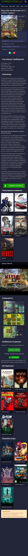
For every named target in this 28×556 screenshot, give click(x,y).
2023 (26, 6)
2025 (18, 6)
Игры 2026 (12, 6)
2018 (22, 16)
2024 (22, 6)
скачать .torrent (14, 350)
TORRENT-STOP (11, 1)
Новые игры (4, 6)
